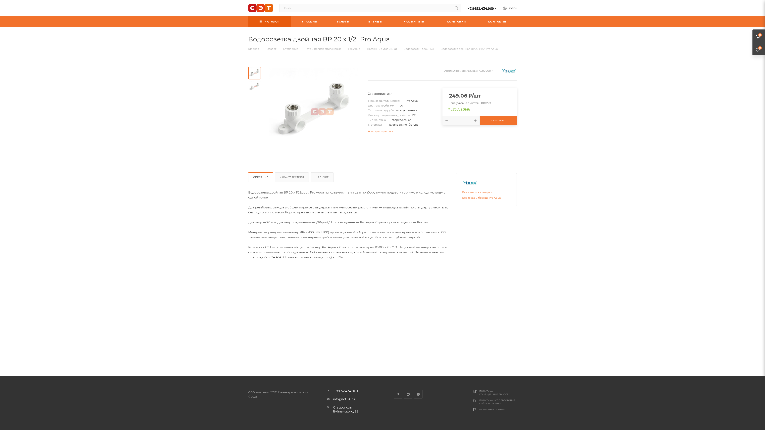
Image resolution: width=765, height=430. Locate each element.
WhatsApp (418, 394)
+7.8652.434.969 (481, 9)
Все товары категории (477, 192)
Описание (260, 177)
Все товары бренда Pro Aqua (481, 197)
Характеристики (292, 177)
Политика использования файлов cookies (497, 402)
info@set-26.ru (344, 399)
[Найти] (456, 8)
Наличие (322, 177)
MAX (408, 394)
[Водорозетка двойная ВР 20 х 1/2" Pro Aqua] (313, 111)
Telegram (398, 394)
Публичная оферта (492, 409)
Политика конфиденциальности (494, 393)
